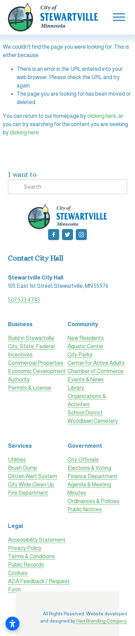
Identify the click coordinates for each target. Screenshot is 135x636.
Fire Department (28, 493)
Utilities (17, 460)
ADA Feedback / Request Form (39, 585)
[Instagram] (81, 234)
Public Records (26, 565)
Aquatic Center (86, 346)
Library (76, 388)
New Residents (86, 338)
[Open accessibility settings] (12, 623)
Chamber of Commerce (96, 371)
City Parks (80, 355)
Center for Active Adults (96, 363)
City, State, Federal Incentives (31, 350)
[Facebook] (53, 234)
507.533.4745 (24, 300)
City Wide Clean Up (31, 484)
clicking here (101, 116)
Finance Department (92, 476)
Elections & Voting (89, 468)
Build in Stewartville (31, 338)
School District (85, 413)
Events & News (86, 379)
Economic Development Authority (37, 375)
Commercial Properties (35, 363)
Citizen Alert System (32, 476)
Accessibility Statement (36, 540)
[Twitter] (67, 234)
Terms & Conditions (31, 556)
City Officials (83, 460)
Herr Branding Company (101, 621)
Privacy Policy (25, 548)
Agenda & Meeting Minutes (89, 489)
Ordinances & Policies (93, 501)
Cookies (18, 573)
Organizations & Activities (87, 400)
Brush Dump (22, 468)
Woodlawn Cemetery (93, 421)
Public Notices (85, 509)
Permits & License (29, 388)
